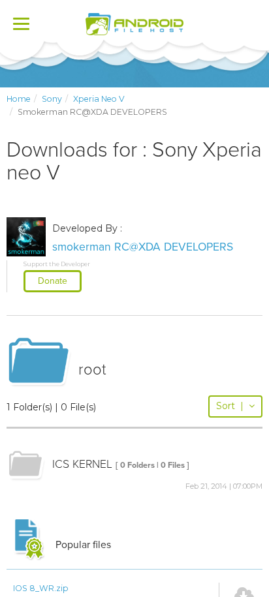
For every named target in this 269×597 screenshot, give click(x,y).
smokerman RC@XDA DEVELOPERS (142, 247)
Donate (52, 280)
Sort (230, 406)
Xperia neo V (99, 99)
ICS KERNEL (82, 464)
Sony (52, 99)
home (19, 99)
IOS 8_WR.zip (41, 588)
